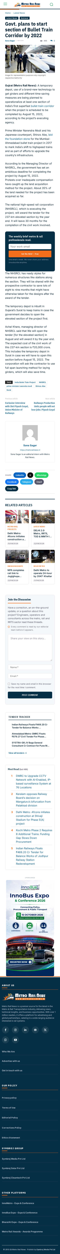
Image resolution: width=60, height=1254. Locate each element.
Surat (9, 390)
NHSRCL (42, 382)
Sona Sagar (10, 41)
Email (39, 482)
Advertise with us (11, 1061)
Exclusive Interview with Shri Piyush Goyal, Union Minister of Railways (16, 408)
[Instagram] (15, 1029)
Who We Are (8, 1051)
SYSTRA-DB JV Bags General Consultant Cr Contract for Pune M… (30, 744)
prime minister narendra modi (19, 386)
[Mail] (35, 1029)
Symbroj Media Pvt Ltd (13, 1159)
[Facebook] (5, 1029)
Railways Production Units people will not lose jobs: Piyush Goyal (43, 406)
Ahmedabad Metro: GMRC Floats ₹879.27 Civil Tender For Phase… (29, 735)
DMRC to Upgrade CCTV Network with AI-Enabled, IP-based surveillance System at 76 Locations (33, 781)
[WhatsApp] (5, 1039)
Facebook (11, 482)
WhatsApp (41, 475)
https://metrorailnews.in (30, 450)
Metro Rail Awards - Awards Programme (22, 1231)
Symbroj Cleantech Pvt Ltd (16, 1177)
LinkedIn (20, 475)
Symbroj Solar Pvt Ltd (13, 1168)
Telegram (26, 482)
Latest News (19, 13)
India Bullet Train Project (25, 382)
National (24, 18)
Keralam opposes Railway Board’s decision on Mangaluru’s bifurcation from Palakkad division (33, 799)
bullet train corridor (42, 106)
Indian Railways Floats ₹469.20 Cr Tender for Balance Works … (29, 726)
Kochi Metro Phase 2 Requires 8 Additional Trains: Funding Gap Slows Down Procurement (34, 836)
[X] (45, 1029)
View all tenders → (17, 753)
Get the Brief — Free (30, 254)
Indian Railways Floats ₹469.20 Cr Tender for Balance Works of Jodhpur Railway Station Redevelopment (32, 856)
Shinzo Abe (40, 386)
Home (8, 13)
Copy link (11, 488)
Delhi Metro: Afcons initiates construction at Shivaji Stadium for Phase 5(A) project (33, 817)
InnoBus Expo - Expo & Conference (19, 1212)
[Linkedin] (25, 1029)
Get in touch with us (12, 1070)
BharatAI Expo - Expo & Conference (20, 1222)
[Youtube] (15, 1039)
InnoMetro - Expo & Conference (18, 1203)
